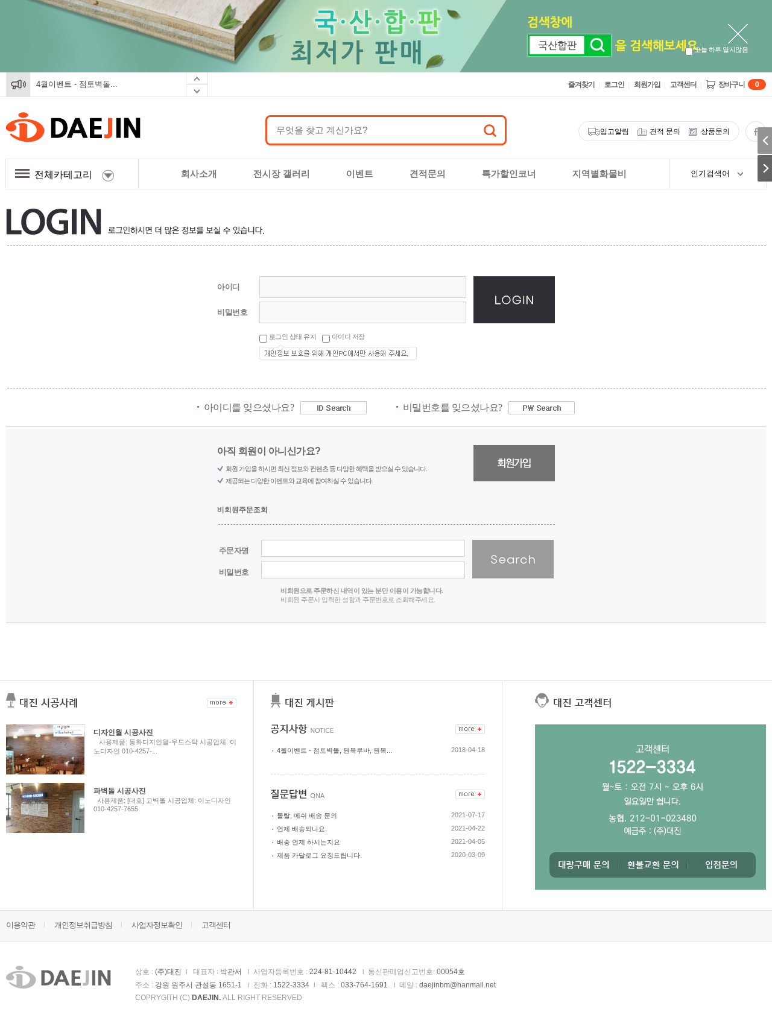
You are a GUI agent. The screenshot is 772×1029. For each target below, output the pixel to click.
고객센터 (683, 84)
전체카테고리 (66, 174)
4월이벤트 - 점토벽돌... (77, 84)
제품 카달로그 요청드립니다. (319, 855)
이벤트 (359, 173)
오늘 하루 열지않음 (720, 49)
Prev (196, 78)
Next (196, 91)
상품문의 (715, 131)
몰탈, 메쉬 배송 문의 (307, 815)
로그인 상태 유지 (291, 336)
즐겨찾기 (581, 84)
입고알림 (614, 131)
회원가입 (647, 84)
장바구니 (738, 84)
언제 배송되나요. (302, 828)
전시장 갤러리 (281, 173)
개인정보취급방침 (83, 924)
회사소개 (199, 173)
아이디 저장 (347, 336)
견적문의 (428, 173)
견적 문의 (665, 131)
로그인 (614, 84)
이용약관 (20, 924)
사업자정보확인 (156, 924)
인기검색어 (710, 173)
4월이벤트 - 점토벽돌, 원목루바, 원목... (334, 750)
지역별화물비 (599, 173)
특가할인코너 (509, 173)
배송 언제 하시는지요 (308, 842)
